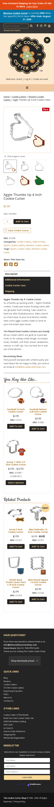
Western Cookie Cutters (37, 245)
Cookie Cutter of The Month (16, 715)
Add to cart (22, 221)
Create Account (40, 79)
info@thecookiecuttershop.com (30, 366)
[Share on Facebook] (6, 264)
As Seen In (8, 728)
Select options (16, 482)
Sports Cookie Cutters (14, 245)
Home (7, 96)
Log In (27, 79)
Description (11, 273)
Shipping (9, 291)
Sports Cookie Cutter (20, 248)
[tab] (27, 274)
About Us (8, 697)
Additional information (17, 279)
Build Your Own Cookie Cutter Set (19, 718)
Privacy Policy (19, 801)
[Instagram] (41, 25)
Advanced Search (12, 30)
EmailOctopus (35, 784)
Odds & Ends (38, 241)
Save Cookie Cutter (18, 230)
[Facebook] (37, 25)
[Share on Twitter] (16, 264)
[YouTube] (49, 25)
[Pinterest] (45, 25)
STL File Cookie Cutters (14, 687)
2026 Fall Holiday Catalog (15, 721)
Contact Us (8, 700)
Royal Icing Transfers (13, 691)
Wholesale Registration (14, 737)
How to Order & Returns (14, 731)
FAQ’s (6, 694)
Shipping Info (10, 734)
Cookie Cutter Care (15, 285)
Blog (6, 677)
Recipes (7, 681)
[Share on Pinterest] (11, 264)
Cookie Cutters (19, 96)
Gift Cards (8, 724)
